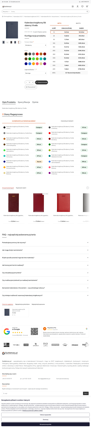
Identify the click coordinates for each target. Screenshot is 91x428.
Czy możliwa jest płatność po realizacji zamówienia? (20, 280)
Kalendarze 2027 (18, 16)
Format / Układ (29, 42)
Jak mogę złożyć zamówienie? (12, 250)
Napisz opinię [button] (42, 32)
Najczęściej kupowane (38, 304)
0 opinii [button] (35, 32)
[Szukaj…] (87, 11)
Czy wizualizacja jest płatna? (11, 273)
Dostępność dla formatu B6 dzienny (24, 121)
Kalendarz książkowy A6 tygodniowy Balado (38, 215)
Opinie (35, 102)
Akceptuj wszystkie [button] (45, 424)
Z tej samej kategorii (8, 188)
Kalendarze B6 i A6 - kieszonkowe (50, 16)
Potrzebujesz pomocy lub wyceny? (14, 242)
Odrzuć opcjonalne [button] (45, 414)
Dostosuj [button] (45, 419)
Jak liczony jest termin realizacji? (13, 265)
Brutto (78, 23)
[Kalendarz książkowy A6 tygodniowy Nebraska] (63, 203)
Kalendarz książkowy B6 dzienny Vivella (18, 310)
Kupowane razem (21, 188)
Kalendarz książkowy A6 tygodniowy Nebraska (63, 215)
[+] (32, 82)
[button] (19, 42)
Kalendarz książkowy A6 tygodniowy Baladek (14, 215)
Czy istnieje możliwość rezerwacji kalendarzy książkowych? (22, 295)
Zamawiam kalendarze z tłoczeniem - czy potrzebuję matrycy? (23, 288)
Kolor (26, 50)
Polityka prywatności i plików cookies (32, 410)
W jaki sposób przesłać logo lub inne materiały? (18, 258)
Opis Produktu (9, 102)
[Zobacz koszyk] (87, 6)
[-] (26, 82)
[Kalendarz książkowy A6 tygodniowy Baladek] (14, 203)
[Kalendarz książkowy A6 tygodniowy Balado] (38, 203)
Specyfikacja (24, 102)
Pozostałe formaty (67, 121)
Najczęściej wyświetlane (22, 304)
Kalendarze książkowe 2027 (31, 16)
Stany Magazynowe (13, 114)
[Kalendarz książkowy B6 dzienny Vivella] (7, 312)
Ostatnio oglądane (7, 304)
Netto (59, 23)
